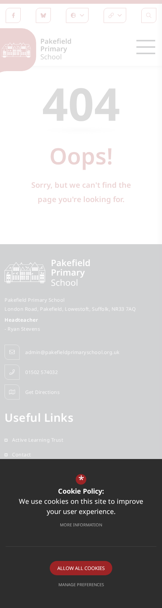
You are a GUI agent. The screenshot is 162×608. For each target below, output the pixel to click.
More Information (81, 524)
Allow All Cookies (81, 568)
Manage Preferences (81, 584)
